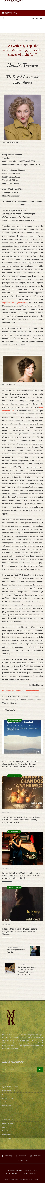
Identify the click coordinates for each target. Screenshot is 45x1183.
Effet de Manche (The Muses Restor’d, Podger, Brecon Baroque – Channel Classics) (20, 931)
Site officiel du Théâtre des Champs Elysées (20, 690)
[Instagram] (37, 18)
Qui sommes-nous (8, 1091)
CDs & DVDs (11, 720)
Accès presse (7, 1102)
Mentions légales (8, 1098)
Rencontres (6, 1134)
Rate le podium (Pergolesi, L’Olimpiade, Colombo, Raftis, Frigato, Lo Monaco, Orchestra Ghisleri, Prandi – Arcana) (20, 764)
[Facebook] (29, 18)
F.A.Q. (4, 1094)
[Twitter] (33, 18)
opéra (35, 696)
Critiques (31, 40)
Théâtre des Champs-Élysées (28, 699)
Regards (5, 1131)
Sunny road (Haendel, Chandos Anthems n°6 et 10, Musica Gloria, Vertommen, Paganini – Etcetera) (21, 820)
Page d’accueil (7, 1123)
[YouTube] (41, 18)
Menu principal (10, 13)
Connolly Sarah (18, 696)
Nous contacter (7, 1105)
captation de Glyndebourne (14, 302)
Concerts (25, 40)
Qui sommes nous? (29, 1173)
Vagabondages (7, 1138)
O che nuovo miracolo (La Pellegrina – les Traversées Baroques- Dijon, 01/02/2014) (26, 970)
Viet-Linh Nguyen (9, 703)
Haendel (28, 696)
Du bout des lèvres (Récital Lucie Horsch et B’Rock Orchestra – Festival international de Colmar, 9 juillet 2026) (22, 875)
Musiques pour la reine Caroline (16, 949)
